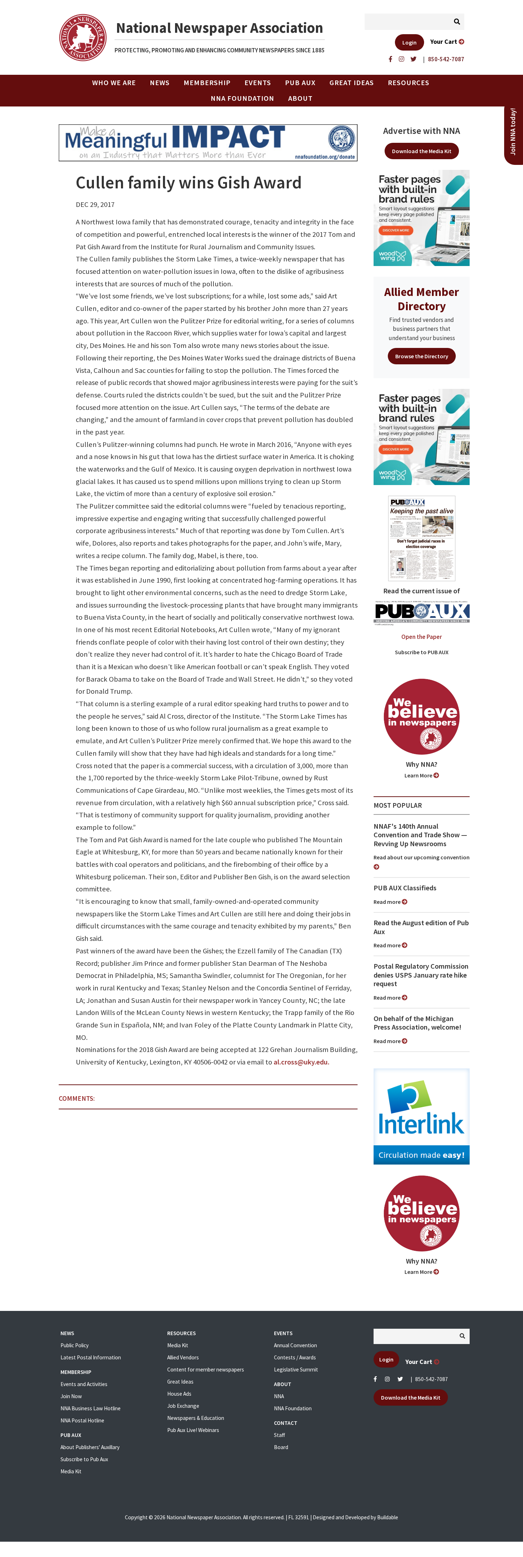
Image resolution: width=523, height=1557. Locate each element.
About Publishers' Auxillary (90, 1447)
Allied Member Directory (421, 298)
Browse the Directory (421, 356)
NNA (279, 1396)
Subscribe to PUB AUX (422, 652)
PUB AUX (300, 82)
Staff (279, 1435)
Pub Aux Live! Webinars (193, 1430)
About (300, 98)
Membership (207, 82)
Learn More (419, 775)
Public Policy (74, 1345)
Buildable (387, 1517)
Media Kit (70, 1471)
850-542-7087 (431, 1379)
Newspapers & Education (195, 1418)
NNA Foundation (242, 98)
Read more (388, 901)
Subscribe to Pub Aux (84, 1459)
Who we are (114, 82)
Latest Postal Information (90, 1357)
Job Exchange (183, 1405)
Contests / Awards (295, 1357)
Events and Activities (83, 1384)
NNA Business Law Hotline (90, 1408)
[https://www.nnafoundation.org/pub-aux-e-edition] (421, 538)
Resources (408, 82)
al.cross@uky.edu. (301, 1062)
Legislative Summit (296, 1369)
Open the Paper (421, 637)
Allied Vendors (183, 1357)
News (160, 82)
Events (257, 82)
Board (281, 1447)
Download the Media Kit (421, 151)
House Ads (179, 1393)
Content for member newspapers (205, 1369)
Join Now (71, 1396)
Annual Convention (295, 1345)
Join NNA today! (513, 132)
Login (409, 42)
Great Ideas (351, 82)
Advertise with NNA (421, 130)
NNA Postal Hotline (82, 1420)
